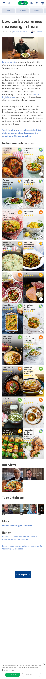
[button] (23, 670)
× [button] (44, 664)
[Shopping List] (37, 3)
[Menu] (3, 3)
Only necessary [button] (31, 675)
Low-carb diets (9, 62)
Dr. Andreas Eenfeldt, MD (21, 32)
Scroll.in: (21, 133)
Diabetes (39, 32)
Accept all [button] (13, 675)
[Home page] (23, 3)
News (8, 11)
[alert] (23, 670)
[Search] (9, 3)
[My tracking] (31, 3)
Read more (34, 667)
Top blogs (22, 11)
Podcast (36, 11)
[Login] (42, 3)
